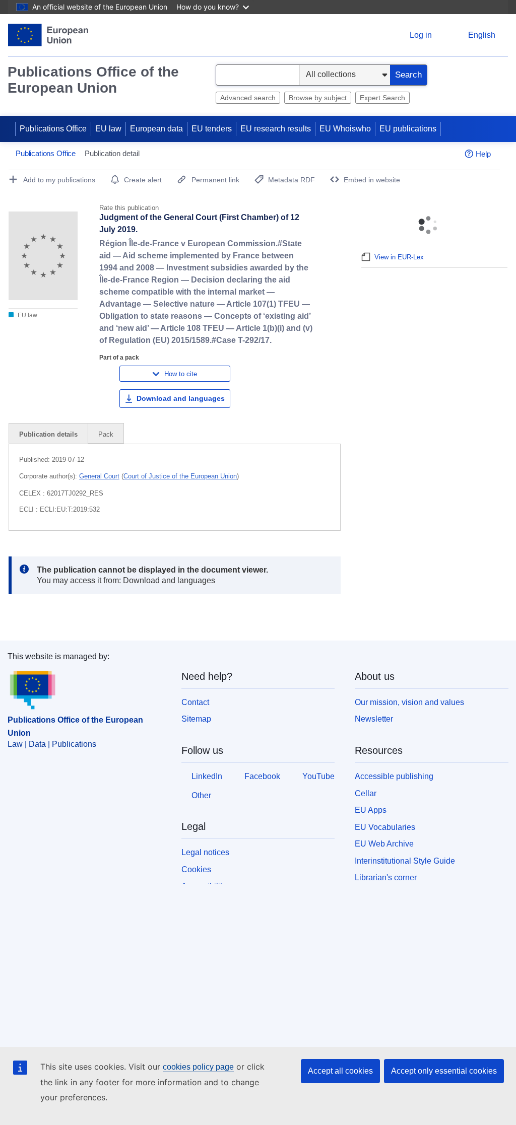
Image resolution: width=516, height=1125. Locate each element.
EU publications (407, 128)
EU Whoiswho (345, 128)
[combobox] (257, 75)
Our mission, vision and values (409, 702)
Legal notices (205, 852)
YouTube (318, 776)
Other (201, 795)
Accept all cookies (340, 1071)
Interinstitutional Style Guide (405, 861)
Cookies (196, 869)
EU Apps (370, 810)
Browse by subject (318, 98)
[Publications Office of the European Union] (48, 35)
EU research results (275, 128)
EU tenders (211, 128)
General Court (99, 476)
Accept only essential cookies (444, 1071)
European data (156, 128)
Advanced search (248, 98)
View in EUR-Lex (399, 257)
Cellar (365, 793)
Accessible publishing (394, 776)
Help (483, 154)
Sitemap (196, 719)
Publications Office (53, 128)
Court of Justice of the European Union (180, 476)
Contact (195, 702)
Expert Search (382, 98)
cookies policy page (198, 1067)
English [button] (481, 35)
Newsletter (374, 719)
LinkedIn (206, 776)
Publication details (48, 434)
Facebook (262, 776)
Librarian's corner (386, 877)
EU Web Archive (384, 843)
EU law (108, 128)
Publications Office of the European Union (93, 80)
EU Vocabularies (385, 827)
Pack (105, 434)
